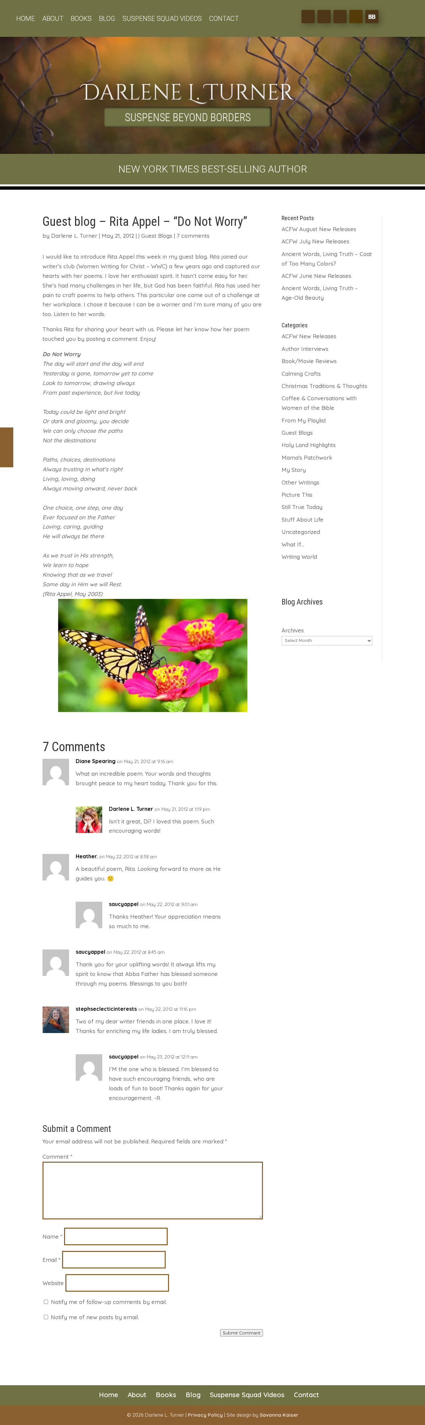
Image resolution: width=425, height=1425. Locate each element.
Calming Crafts (301, 373)
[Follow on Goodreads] (356, 16)
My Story (294, 469)
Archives (293, 630)
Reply (255, 763)
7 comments (193, 235)
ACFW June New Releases (316, 275)
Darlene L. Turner (74, 235)
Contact (224, 19)
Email (51, 1259)
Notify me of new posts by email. (95, 1317)
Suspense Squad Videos (162, 19)
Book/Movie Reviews (309, 360)
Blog (107, 19)
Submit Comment (241, 1332)
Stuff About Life (302, 519)
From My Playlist (304, 420)
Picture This (297, 494)
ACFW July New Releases (315, 241)
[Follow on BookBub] (372, 16)
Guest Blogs (156, 235)
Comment (57, 1156)
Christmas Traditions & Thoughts (324, 385)
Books (81, 19)
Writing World (299, 556)
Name (52, 1236)
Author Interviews (305, 348)
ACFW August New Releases (319, 229)
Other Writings (300, 482)
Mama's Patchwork (307, 457)
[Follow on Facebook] (308, 16)
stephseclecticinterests (106, 1008)
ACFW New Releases (309, 336)
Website (53, 1282)
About (52, 19)
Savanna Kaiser (279, 1415)
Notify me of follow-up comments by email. (109, 1301)
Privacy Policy (205, 1415)
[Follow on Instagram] (340, 16)
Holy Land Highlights (309, 444)
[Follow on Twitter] (324, 16)
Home (25, 19)
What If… (293, 544)
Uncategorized (301, 531)
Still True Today (302, 506)
